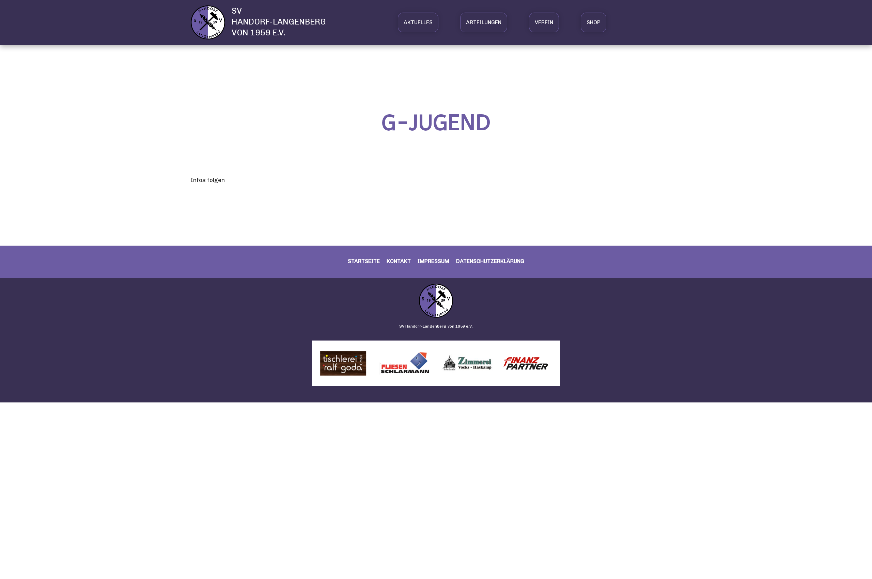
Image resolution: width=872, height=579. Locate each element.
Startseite (364, 261)
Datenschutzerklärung (490, 261)
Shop (594, 22)
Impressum (433, 261)
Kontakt (399, 261)
